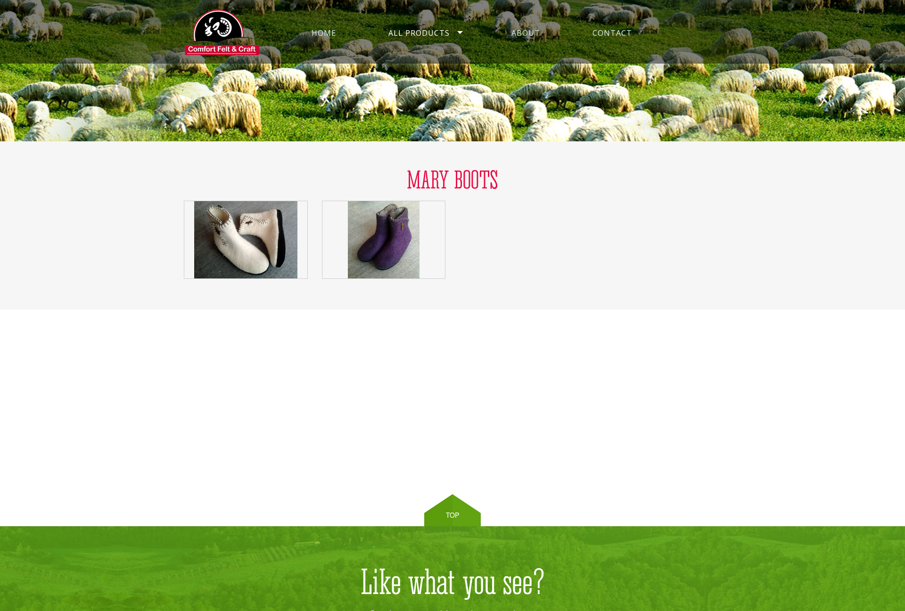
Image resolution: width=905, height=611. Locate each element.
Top (452, 515)
